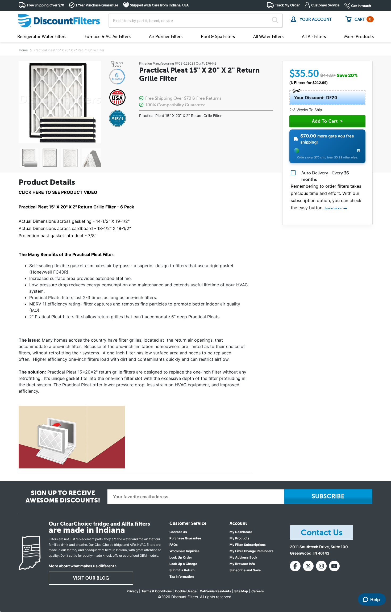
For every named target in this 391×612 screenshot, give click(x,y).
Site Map (241, 591)
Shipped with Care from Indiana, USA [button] (159, 5)
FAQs (173, 545)
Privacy (132, 591)
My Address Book (243, 557)
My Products (239, 538)
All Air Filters (314, 36)
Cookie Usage (186, 591)
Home (23, 50)
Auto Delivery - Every (325, 176)
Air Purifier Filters (165, 36)
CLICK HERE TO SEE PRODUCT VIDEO (58, 192)
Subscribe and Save (245, 570)
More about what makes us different (81, 566)
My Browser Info (242, 564)
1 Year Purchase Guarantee (97, 5)
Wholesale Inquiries (184, 551)
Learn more (334, 208)
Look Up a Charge (183, 564)
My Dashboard (241, 532)
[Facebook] (295, 566)
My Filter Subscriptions (248, 545)
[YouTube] (334, 566)
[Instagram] (321, 566)
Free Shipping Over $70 (45, 5)
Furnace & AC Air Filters (108, 36)
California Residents (215, 591)
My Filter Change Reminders (251, 551)
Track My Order (287, 5)
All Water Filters (268, 36)
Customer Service (325, 5)
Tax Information (181, 577)
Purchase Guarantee (185, 538)
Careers (257, 591)
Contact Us (178, 532)
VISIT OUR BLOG (91, 578)
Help (375, 599)
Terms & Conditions (157, 591)
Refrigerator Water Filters (41, 36)
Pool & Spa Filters (218, 36)
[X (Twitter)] (308, 566)
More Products (359, 36)
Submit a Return (181, 570)
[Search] (275, 21)
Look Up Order (180, 557)
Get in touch (361, 6)
